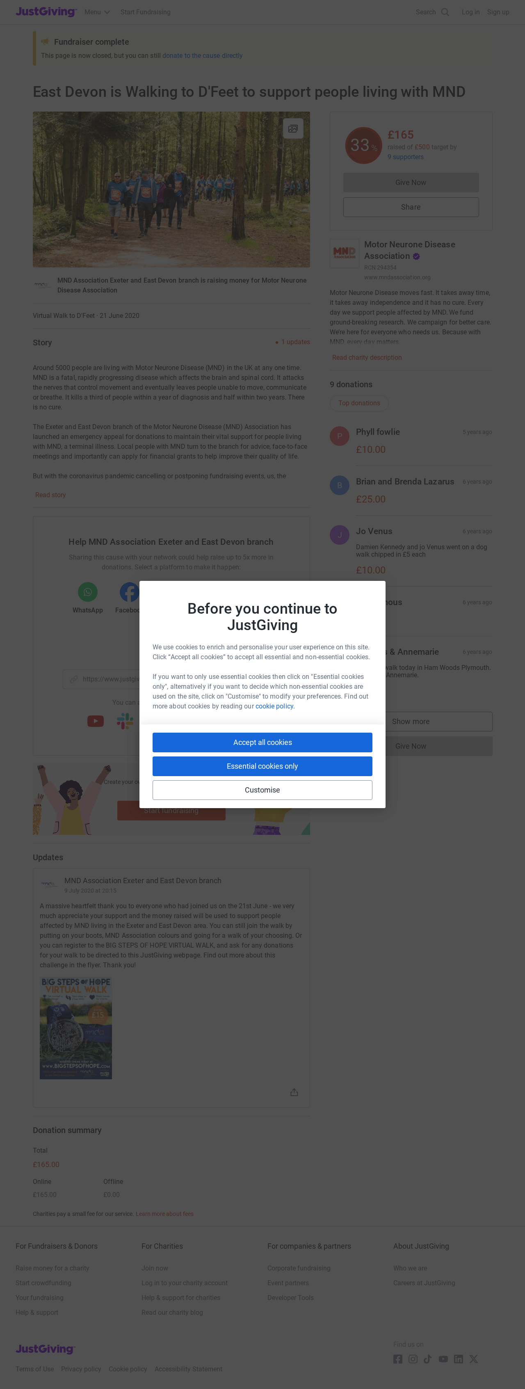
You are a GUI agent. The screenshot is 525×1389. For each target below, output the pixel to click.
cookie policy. (275, 706)
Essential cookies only (262, 766)
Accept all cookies (262, 742)
